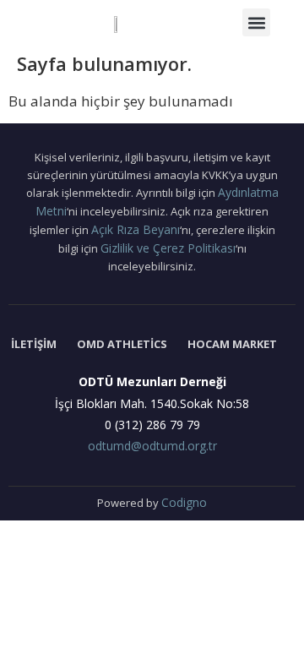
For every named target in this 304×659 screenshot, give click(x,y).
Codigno (184, 502)
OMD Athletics (122, 343)
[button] (256, 22)
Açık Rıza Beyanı (135, 229)
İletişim (34, 343)
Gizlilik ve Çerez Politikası (168, 248)
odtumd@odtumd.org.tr (152, 446)
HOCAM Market (232, 343)
